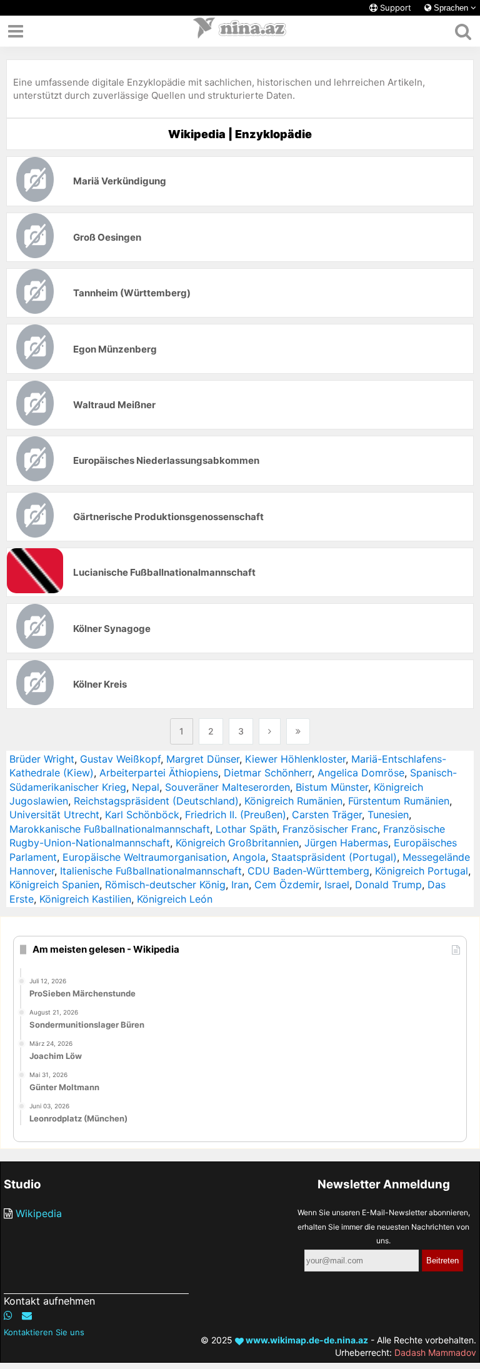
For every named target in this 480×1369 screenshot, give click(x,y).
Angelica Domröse (361, 772)
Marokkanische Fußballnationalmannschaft (109, 829)
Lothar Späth (246, 829)
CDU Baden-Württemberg (308, 871)
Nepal (145, 787)
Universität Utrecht (54, 814)
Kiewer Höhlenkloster (295, 759)
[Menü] (15, 31)
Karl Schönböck (142, 814)
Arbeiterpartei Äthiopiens (158, 772)
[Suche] (463, 31)
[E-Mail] (27, 1315)
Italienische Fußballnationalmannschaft (151, 871)
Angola (249, 857)
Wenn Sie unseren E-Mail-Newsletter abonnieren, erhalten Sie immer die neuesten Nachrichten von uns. (384, 1226)
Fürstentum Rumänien (398, 801)
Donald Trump (388, 884)
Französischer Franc (330, 829)
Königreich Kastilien (85, 899)
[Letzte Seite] (298, 731)
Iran (240, 884)
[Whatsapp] (8, 1315)
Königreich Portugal (421, 871)
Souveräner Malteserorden (227, 787)
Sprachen (451, 8)
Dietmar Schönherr (268, 772)
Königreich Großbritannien (237, 842)
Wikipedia (39, 1213)
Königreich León (174, 899)
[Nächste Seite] (270, 731)
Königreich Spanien (54, 884)
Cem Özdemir (286, 884)
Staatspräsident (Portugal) (334, 857)
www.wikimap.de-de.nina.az (306, 1340)
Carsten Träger (327, 814)
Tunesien (388, 814)
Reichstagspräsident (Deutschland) (156, 801)
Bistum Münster (332, 787)
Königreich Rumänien (293, 801)
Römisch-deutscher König (165, 884)
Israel (336, 884)
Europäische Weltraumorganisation (144, 857)
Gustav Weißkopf (120, 759)
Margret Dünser (202, 759)
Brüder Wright (41, 759)
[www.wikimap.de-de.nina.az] (240, 31)
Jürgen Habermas (346, 842)
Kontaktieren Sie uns (44, 1332)
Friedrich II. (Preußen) (235, 814)
